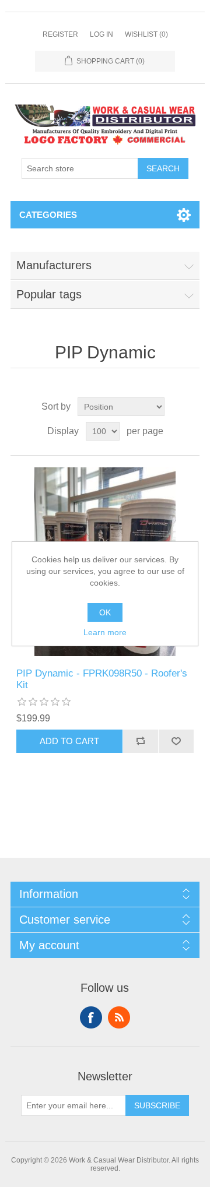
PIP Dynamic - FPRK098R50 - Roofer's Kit (101, 679)
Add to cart (69, 741)
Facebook (91, 1017)
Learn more (105, 632)
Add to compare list (140, 741)
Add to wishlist (176, 741)
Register (60, 34)
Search (163, 168)
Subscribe (157, 1105)
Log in (101, 34)
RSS (119, 1017)
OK (105, 612)
